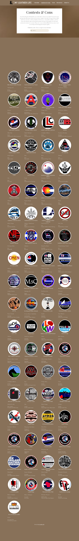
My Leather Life (41, 524)
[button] (53, 2)
